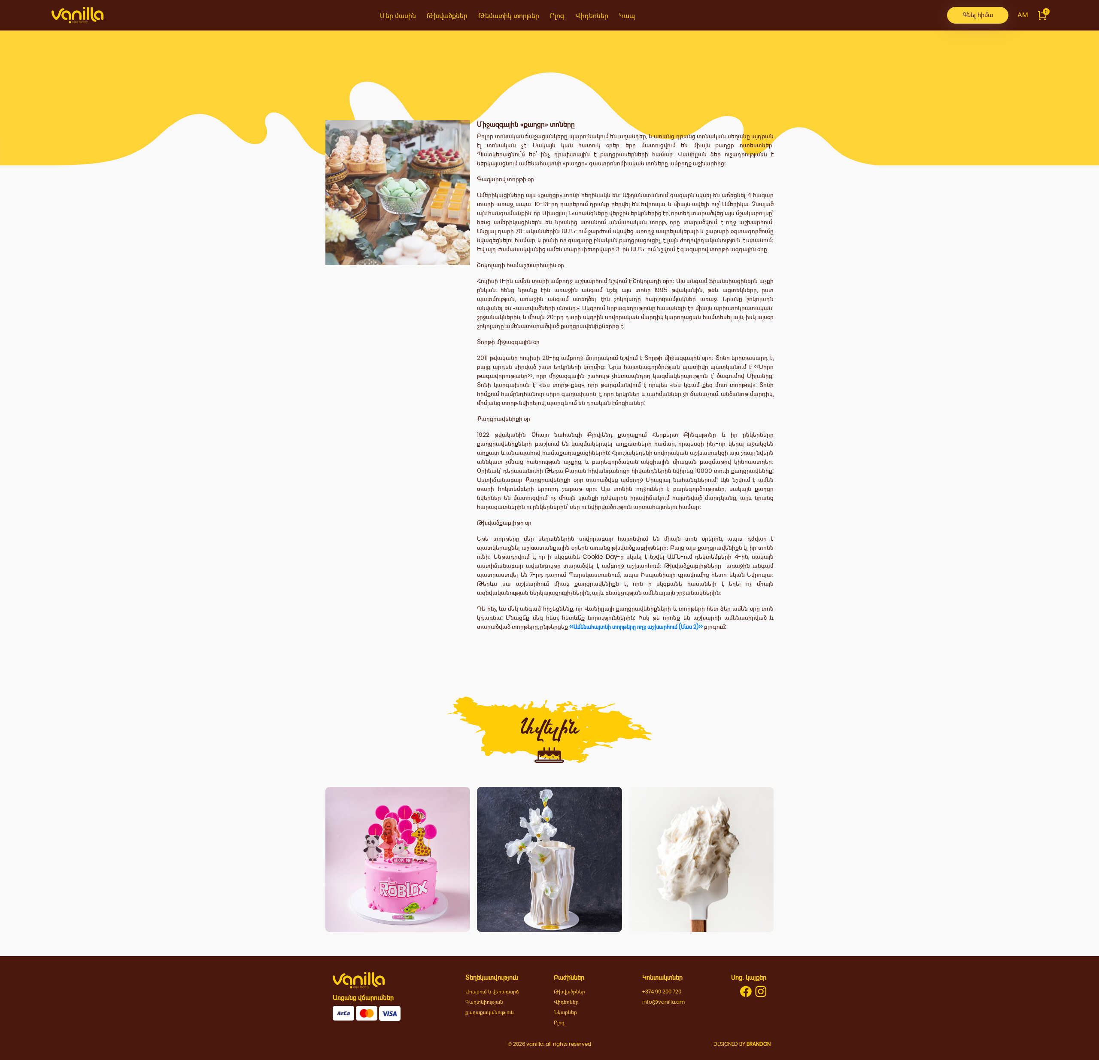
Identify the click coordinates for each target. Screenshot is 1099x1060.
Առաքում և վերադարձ (492, 991)
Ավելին (398, 892)
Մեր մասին (398, 16)
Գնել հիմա (977, 14)
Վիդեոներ (591, 16)
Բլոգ (557, 16)
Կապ (627, 16)
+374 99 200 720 (661, 991)
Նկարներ (565, 1012)
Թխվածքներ (447, 16)
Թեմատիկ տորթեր (508, 16)
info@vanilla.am (663, 1001)
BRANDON (759, 1044)
